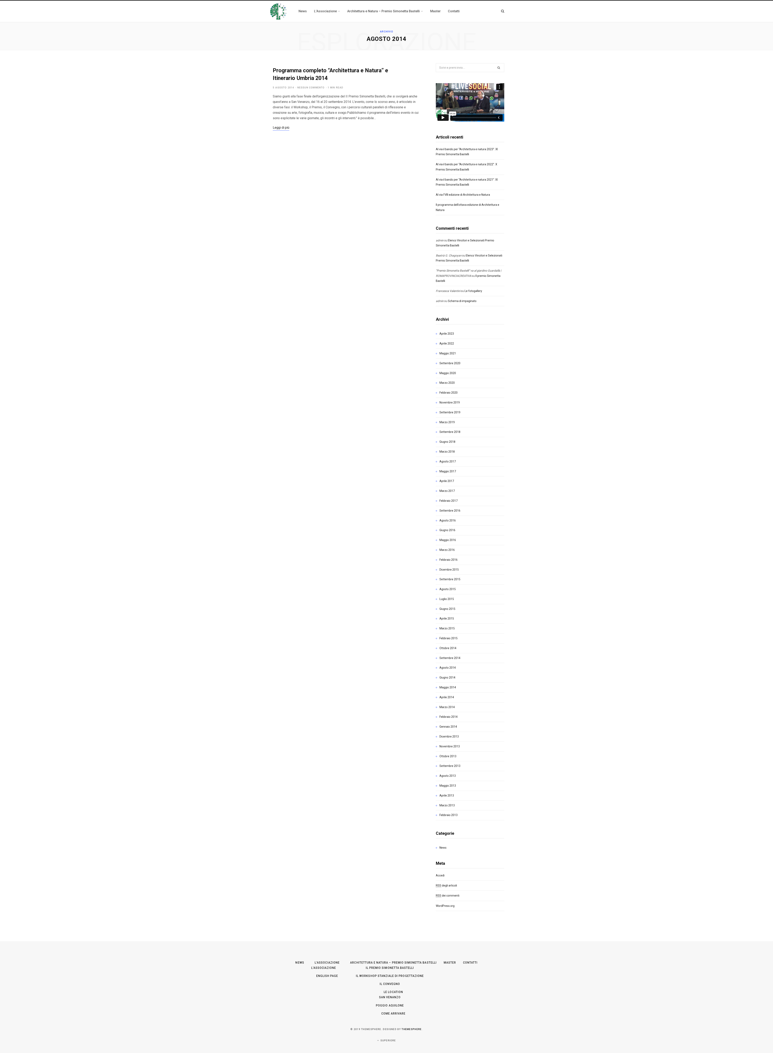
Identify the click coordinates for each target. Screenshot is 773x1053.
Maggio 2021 (447, 353)
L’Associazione (327, 962)
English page (327, 975)
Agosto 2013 (447, 775)
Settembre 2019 (449, 412)
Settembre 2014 (449, 658)
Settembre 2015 (449, 579)
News (442, 847)
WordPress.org (445, 905)
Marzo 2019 (447, 422)
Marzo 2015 (447, 628)
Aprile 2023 (446, 333)
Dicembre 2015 (449, 569)
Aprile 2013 (446, 795)
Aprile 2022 (446, 343)
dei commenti (447, 895)
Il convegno (390, 984)
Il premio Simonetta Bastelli (390, 967)
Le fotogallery (473, 291)
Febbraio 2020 (448, 392)
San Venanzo (390, 997)
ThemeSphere (412, 1029)
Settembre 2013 (449, 766)
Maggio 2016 (447, 540)
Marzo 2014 (447, 707)
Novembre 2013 (449, 746)
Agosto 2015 (447, 589)
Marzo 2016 (447, 549)
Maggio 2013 (447, 785)
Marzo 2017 (447, 490)
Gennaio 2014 (448, 726)
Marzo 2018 (447, 451)
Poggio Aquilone (390, 1005)
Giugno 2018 (447, 441)
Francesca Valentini (448, 291)
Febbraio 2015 (448, 638)
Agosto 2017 (447, 461)
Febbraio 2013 (448, 815)
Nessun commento (311, 87)
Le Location (393, 992)
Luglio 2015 (446, 599)
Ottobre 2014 (447, 648)
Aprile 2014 (446, 697)
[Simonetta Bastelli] (279, 11)
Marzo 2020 (447, 382)
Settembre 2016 (449, 510)
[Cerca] (502, 11)
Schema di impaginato (462, 301)
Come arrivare (393, 1013)
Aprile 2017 (446, 481)
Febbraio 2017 (448, 500)
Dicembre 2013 (449, 736)
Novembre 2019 (449, 402)
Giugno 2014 (447, 677)
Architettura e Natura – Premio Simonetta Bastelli (393, 962)
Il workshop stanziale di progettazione (390, 975)
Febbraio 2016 (448, 559)
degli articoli (446, 885)
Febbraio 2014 (448, 716)
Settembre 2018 (449, 431)
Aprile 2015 (446, 618)
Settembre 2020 (449, 363)
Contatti (470, 962)
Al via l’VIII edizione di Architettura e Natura (463, 194)
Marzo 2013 (447, 805)
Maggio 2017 (447, 471)
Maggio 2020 (447, 373)
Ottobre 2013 (447, 756)
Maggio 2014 (447, 687)
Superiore (388, 1040)
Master (450, 962)
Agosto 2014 (447, 667)
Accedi (440, 875)
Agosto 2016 (447, 520)
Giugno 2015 (447, 608)
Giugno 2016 (447, 530)
